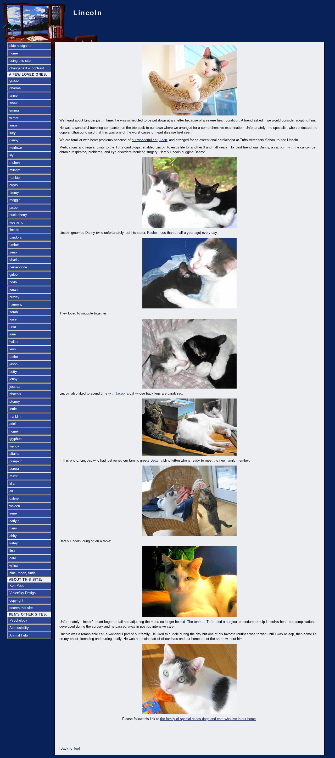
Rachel (152, 233)
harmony (16, 304)
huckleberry (18, 215)
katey (13, 543)
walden (14, 506)
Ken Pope (16, 586)
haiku (13, 342)
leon (12, 349)
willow (13, 566)
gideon (14, 274)
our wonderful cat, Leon (149, 140)
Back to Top (69, 748)
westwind (16, 222)
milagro (14, 170)
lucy (12, 133)
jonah (13, 289)
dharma (15, 88)
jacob (13, 207)
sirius (13, 125)
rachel (14, 357)
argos (13, 185)
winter (13, 118)
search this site (21, 608)
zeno (13, 252)
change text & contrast (26, 68)
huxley (14, 297)
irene (13, 513)
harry (13, 528)
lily (11, 155)
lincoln (14, 230)
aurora (14, 469)
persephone (18, 267)
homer (14, 431)
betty (13, 372)
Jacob (120, 393)
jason (13, 364)
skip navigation (20, 46)
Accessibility (19, 628)
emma (14, 110)
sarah (13, 312)
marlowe (15, 148)
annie (13, 95)
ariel (12, 424)
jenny (13, 379)
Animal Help (18, 635)
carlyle (14, 521)
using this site (20, 61)
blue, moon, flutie (22, 573)
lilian (12, 483)
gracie (14, 80)
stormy (14, 401)
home (13, 53)
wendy (14, 446)
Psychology (18, 620)
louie (12, 319)
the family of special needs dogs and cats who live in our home (208, 719)
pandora (15, 237)
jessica (14, 387)
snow (13, 103)
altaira (14, 454)
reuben (14, 163)
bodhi (13, 282)
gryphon (15, 439)
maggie (14, 200)
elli (11, 491)
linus (12, 551)
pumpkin (15, 461)
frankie (14, 178)
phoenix (15, 394)
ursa (12, 327)
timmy (14, 193)
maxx (13, 476)
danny (14, 140)
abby (13, 536)
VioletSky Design (22, 593)
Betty (154, 460)
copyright (16, 600)
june (12, 334)
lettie (13, 409)
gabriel (14, 498)
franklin (14, 416)
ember (14, 245)
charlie (14, 260)
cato (12, 558)
